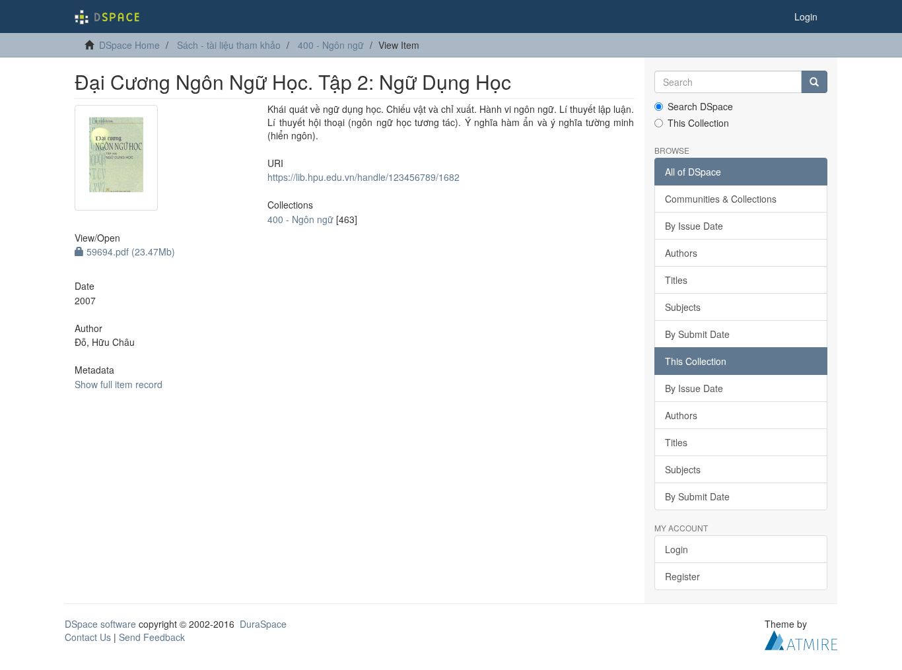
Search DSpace (700, 106)
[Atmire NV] (801, 639)
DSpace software (100, 623)
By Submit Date (697, 334)
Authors (681, 252)
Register (682, 576)
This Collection (698, 122)
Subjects (683, 307)
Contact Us (88, 637)
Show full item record (118, 384)
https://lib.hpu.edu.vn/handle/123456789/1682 (363, 177)
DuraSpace (263, 623)
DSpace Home (129, 44)
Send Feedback (152, 637)
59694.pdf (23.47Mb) (129, 251)
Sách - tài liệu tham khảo (229, 44)
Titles (676, 279)
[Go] (814, 82)
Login (676, 549)
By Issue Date (694, 225)
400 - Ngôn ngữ (331, 44)
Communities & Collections (721, 198)
